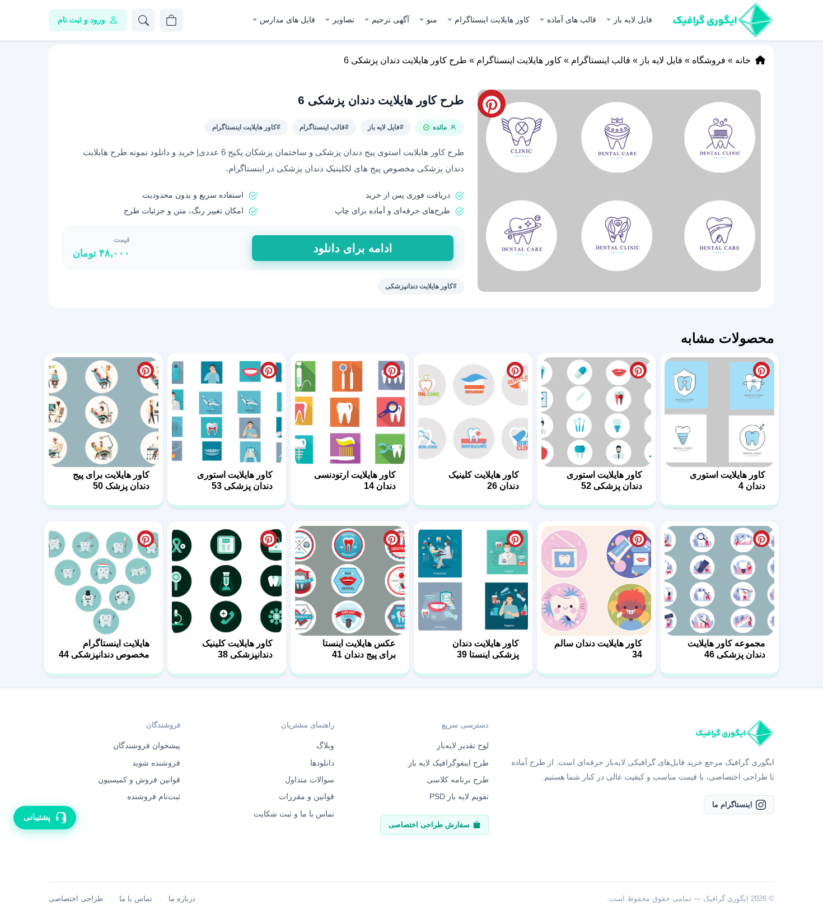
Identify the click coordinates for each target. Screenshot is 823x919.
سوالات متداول (309, 779)
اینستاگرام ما (732, 804)
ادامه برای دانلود (353, 248)
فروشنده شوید (156, 762)
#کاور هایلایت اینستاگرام (246, 127)
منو (432, 19)
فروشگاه (709, 60)
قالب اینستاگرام (600, 60)
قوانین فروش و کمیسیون (139, 779)
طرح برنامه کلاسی (458, 779)
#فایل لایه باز (386, 127)
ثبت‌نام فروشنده (153, 796)
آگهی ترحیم (390, 19)
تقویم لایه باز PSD (459, 796)
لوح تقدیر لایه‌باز (463, 745)
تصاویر (343, 19)
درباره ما (182, 898)
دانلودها (322, 762)
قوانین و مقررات (306, 796)
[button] (619, 191)
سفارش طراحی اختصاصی (429, 824)
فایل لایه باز (633, 19)
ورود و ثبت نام (81, 19)
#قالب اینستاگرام (324, 127)
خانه (743, 60)
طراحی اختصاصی (76, 898)
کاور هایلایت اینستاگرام (492, 19)
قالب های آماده (571, 19)
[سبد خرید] (171, 20)
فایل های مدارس (287, 19)
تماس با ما (135, 898)
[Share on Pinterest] (761, 370)
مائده (440, 127)
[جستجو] (143, 20)
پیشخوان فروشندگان (146, 745)
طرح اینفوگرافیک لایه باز (448, 762)
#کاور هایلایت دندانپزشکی (421, 286)
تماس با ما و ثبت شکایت (294, 813)
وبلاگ (325, 745)
